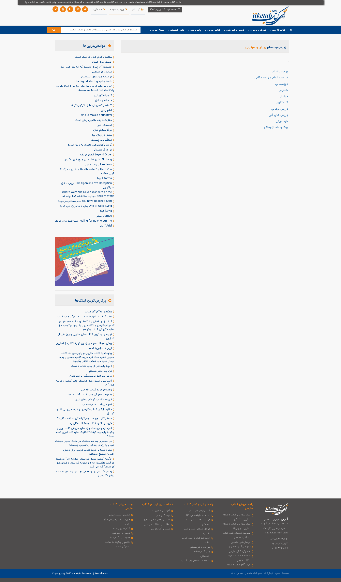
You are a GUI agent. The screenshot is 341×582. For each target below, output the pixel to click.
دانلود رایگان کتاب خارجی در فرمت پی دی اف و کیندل (85, 411)
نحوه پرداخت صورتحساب (97, 404)
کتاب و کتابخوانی (160, 529)
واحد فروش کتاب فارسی (122, 506)
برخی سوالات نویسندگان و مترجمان (91, 376)
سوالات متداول (253, 573)
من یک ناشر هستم (101, 371)
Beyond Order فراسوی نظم (96, 155)
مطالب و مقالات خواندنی (156, 524)
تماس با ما (237, 573)
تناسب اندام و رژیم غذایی (271, 78)
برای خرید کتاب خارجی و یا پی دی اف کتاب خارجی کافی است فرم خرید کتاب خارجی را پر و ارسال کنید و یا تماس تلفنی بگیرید (86, 357)
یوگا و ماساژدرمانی (276, 127)
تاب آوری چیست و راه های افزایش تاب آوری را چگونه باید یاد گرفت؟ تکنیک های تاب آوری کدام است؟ (85, 432)
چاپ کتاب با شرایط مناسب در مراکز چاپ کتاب (85, 317)
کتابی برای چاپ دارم (199, 510)
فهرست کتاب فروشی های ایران (94, 399)
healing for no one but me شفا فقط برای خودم (84, 221)
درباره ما (268, 573)
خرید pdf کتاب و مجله (238, 565)
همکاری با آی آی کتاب (99, 312)
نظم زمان (107, 110)
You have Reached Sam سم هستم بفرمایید (85, 201)
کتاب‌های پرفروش (120, 528)
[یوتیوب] (63, 9)
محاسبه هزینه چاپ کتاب (197, 515)
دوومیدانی (281, 84)
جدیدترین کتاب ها (120, 537)
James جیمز (104, 216)
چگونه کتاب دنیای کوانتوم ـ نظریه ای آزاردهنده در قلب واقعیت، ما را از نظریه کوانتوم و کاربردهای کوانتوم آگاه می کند (85, 463)
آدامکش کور (105, 125)
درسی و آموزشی (121, 533)
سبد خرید (98, 9)
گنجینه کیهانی (103, 95)
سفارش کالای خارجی (239, 551)
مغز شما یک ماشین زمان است (94, 120)
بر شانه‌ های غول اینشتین (97, 77)
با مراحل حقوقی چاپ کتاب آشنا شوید (90, 395)
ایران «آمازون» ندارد (100, 348)
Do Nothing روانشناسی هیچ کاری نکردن (88, 160)
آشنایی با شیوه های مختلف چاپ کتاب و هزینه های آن (84, 383)
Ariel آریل (106, 226)
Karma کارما (105, 178)
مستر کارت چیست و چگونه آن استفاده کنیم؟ (85, 418)
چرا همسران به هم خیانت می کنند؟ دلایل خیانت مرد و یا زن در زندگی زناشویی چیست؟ (84, 443)
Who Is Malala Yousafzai (97, 115)
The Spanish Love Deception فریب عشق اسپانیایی (87, 185)
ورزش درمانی (279, 109)
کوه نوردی (282, 121)
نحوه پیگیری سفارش (239, 546)
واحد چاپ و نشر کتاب (199, 504)
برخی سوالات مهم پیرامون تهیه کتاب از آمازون (84, 343)
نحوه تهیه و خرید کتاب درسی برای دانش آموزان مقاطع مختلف (88, 452)
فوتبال (284, 96)
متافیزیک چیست (102, 140)
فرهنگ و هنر (163, 515)
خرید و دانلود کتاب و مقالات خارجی (91, 423)
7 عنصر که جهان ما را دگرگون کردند (91, 105)
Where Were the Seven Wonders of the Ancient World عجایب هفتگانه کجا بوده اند (88, 194)
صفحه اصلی (282, 573)
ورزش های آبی (278, 115)
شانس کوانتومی (102, 72)
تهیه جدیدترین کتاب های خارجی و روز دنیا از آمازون (86, 336)
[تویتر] (55, 9)
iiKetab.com (101, 573)
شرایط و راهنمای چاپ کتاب (196, 560)
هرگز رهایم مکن (103, 130)
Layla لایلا (106, 211)
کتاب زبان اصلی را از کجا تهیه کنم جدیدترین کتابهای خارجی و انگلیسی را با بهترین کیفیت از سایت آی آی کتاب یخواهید (86, 325)
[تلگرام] (85, 9)
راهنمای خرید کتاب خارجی (97, 390)
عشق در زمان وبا (102, 135)
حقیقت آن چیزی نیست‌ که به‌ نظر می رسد (87, 67)
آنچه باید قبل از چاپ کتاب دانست (92, 366)
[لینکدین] (70, 9)
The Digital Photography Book (93, 82)
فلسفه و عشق (104, 100)
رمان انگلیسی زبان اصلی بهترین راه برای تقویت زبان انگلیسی (85, 474)
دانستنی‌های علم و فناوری (156, 520)
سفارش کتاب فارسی (119, 515)
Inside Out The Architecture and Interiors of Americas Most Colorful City (85, 88)
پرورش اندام (280, 72)
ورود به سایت (117, 9)
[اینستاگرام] (78, 9)
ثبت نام (136, 9)
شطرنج (283, 90)
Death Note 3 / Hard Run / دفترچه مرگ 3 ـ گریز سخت (86, 171)
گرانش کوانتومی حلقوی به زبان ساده (90, 145)
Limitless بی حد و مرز (99, 164)
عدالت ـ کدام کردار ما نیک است (94, 57)
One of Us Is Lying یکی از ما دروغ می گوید (86, 206)
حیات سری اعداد (102, 62)
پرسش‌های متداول (240, 542)
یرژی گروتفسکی (103, 150)
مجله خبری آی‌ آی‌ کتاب (157, 504)
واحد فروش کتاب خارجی (242, 506)
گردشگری (282, 103)
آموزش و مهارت (161, 510)
